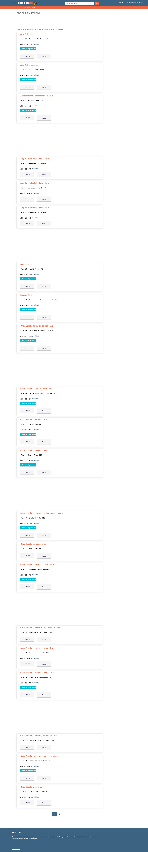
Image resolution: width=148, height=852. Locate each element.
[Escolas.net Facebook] (12, 840)
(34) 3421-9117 (25, 336)
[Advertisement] (60, 21)
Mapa (44, 56)
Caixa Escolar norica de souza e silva (36, 648)
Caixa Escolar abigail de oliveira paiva (36, 326)
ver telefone (35, 44)
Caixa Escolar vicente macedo (33, 787)
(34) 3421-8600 (25, 169)
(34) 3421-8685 (25, 575)
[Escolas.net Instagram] (14, 840)
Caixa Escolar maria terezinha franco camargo (40, 627)
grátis (142, 2)
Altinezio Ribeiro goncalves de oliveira (36, 96)
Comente (27, 56)
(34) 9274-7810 (25, 44)
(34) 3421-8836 (25, 523)
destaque (135, 2)
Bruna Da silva (26, 264)
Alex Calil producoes (29, 34)
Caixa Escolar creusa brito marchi (35, 419)
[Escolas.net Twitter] (13, 840)
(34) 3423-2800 (25, 430)
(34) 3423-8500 (25, 658)
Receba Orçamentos (29, 49)
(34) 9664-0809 (25, 106)
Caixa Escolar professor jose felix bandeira (38, 735)
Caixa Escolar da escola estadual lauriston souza (41, 513)
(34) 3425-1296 (25, 683)
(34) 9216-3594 (25, 274)
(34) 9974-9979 (25, 305)
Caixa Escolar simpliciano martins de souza (39, 756)
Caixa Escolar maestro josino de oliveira (37, 565)
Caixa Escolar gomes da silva (33, 544)
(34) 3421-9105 (25, 797)
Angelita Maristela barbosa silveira (35, 158)
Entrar (121, 2)
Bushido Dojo (26, 295)
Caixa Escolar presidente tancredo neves (38, 673)
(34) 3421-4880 (25, 766)
